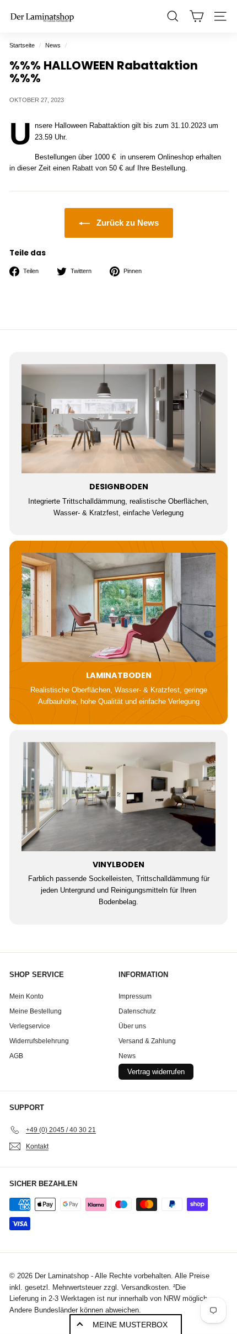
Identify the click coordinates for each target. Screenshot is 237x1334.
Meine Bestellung (35, 1011)
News (53, 45)
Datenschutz (137, 1011)
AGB (16, 1056)
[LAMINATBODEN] (118, 607)
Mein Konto (26, 996)
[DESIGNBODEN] (118, 418)
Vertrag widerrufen (156, 1072)
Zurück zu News (126, 222)
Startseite (22, 45)
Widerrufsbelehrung (39, 1041)
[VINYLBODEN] (118, 796)
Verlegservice (29, 1026)
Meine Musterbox (130, 1324)
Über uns (132, 1026)
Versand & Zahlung (147, 1041)
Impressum (135, 996)
